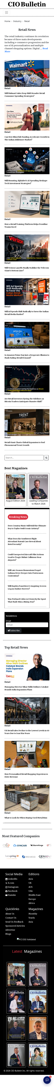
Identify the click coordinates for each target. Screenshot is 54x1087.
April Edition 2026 (38, 1054)
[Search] (46, 457)
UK (30, 883)
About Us (9, 913)
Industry (17, 21)
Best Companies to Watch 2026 (38, 1001)
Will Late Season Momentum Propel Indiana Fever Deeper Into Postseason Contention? (25, 573)
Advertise (10, 930)
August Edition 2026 (15, 500)
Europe (32, 899)
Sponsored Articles (15, 926)
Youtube (11, 895)
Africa (32, 903)
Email (8, 620)
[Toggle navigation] (6, 12)
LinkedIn (12, 879)
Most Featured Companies (21, 836)
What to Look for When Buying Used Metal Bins (26, 818)
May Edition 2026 (16, 1054)
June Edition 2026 (16, 1027)
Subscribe (15, 630)
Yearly (32, 917)
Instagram (12, 887)
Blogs (8, 934)
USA (31, 891)
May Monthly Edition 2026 (38, 1027)
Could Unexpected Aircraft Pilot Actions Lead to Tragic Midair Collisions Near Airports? (26, 557)
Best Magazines (16, 468)
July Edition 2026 (16, 1001)
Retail (27, 21)
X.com (10, 883)
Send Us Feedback (14, 922)
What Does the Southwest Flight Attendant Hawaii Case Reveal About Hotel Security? (24, 541)
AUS (30, 887)
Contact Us (10, 917)
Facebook (12, 891)
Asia (31, 879)
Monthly (33, 913)
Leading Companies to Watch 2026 (38, 974)
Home (7, 21)
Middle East (35, 895)
